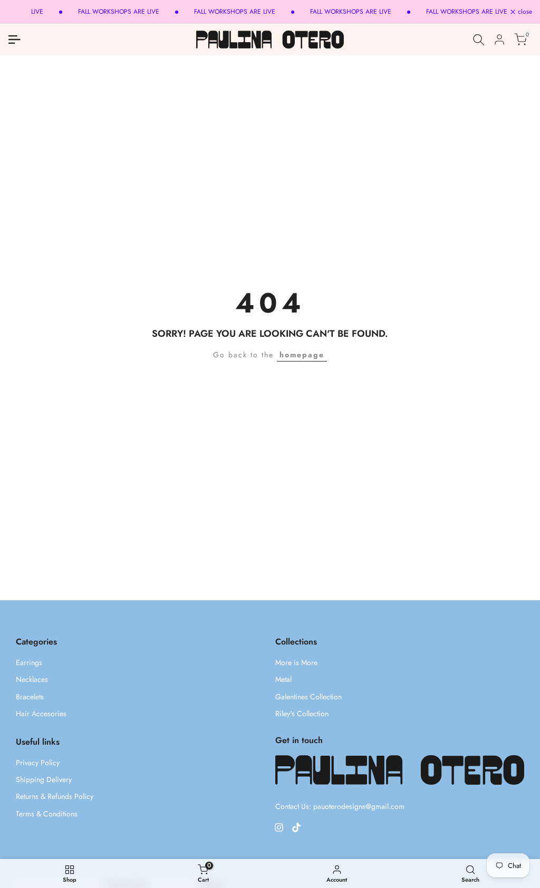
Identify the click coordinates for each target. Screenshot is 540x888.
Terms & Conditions (47, 813)
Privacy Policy (38, 762)
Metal (283, 679)
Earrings (29, 662)
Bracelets (30, 696)
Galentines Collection (308, 696)
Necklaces (32, 679)
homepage (301, 354)
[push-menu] (14, 39)
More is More (296, 662)
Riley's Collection (302, 713)
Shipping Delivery (44, 779)
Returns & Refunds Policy (54, 796)
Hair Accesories (41, 713)
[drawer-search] (479, 40)
